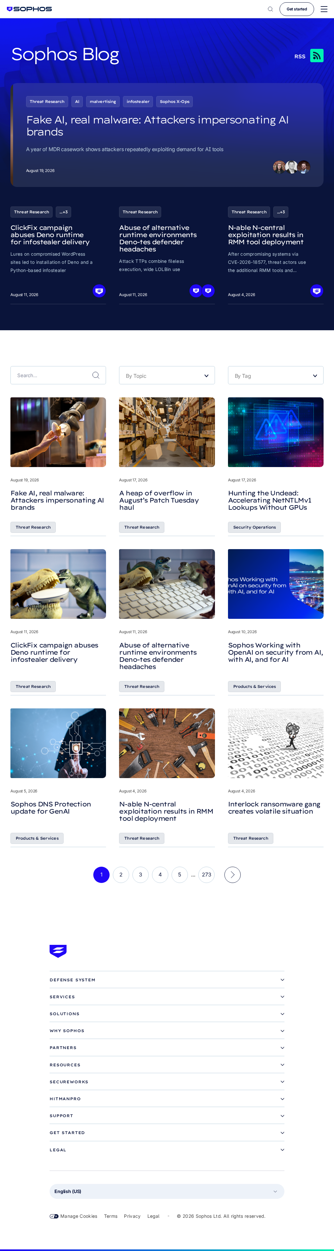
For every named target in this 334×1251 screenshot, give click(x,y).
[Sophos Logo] (29, 9)
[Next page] (232, 875)
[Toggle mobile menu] (324, 9)
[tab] (167, 980)
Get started (297, 9)
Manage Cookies (79, 1216)
